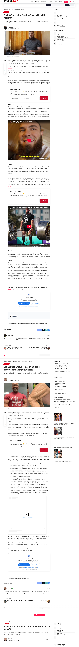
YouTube (38, 306)
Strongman (10, 324)
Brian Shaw (20, 323)
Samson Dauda (61, 381)
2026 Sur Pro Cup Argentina (64, 366)
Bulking (23, 323)
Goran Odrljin (11, 26)
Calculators (31, 5)
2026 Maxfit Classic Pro (63, 363)
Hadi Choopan (61, 384)
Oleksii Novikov (11, 70)
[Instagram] (49, 335)
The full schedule (57, 374)
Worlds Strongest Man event (24, 324)
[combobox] (58, 5)
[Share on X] (5, 67)
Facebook (25, 306)
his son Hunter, (39, 427)
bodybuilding (14, 578)
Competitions (25, 5)
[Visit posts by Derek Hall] (5, 588)
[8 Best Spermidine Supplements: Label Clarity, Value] (58, 442)
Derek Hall (10, 378)
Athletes (18, 5)
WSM (30, 324)
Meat (33, 323)
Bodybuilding (6, 363)
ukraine (17, 324)
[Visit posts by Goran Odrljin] (5, 335)
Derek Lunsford (61, 380)
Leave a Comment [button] (45, 354)
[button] (66, 2)
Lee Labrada (20, 412)
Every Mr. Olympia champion (60, 393)
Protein (41, 323)
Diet (28, 323)
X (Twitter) (33, 306)
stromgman (45, 323)
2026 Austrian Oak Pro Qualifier (65, 370)
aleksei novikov (15, 323)
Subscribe (44, 98)
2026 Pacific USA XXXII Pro (64, 371)
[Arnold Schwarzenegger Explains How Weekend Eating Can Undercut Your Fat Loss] (58, 430)
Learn (42, 5)
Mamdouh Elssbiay (62, 386)
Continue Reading (39, 614)
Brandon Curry (61, 389)
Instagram (29, 306)
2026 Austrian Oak (63, 368)
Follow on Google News (24, 303)
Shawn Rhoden (61, 391)
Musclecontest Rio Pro (63, 365)
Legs (22, 578)
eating (31, 323)
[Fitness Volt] (11, 1)
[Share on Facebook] (5, 64)
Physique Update (26, 578)
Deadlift (26, 323)
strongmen (14, 324)
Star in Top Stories (35, 303)
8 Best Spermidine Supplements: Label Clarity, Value (63, 447)
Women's (38, 5)
